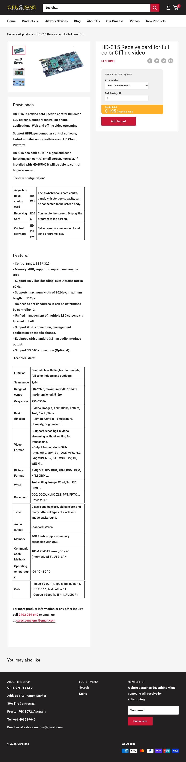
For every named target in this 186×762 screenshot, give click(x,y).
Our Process (115, 21)
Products (28, 21)
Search (84, 687)
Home (11, 21)
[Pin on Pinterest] (156, 61)
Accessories (111, 80)
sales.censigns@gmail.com (35, 620)
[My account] (168, 8)
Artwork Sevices (56, 21)
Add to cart (118, 121)
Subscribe (140, 721)
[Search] (154, 8)
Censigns (107, 61)
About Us (93, 21)
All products (25, 34)
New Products (156, 21)
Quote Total (111, 107)
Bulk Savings (129, 93)
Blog (77, 21)
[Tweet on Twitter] (163, 61)
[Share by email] (170, 61)
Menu (83, 693)
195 (112, 111)
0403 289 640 (28, 614)
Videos (135, 21)
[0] (175, 7)
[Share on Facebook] (149, 61)
